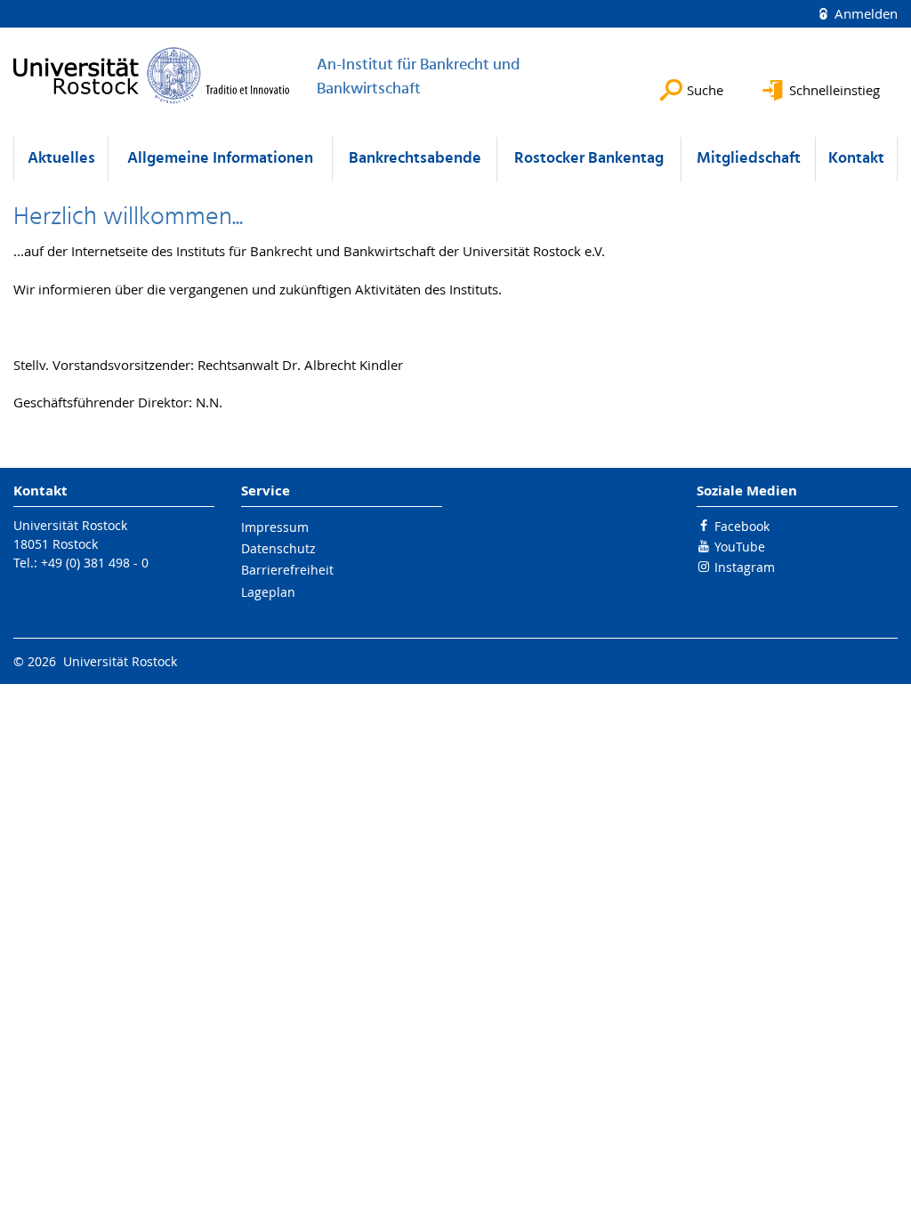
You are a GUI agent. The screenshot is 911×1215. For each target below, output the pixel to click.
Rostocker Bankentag (589, 159)
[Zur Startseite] (151, 75)
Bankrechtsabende (415, 159)
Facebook (742, 526)
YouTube (739, 546)
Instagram (744, 567)
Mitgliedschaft (749, 159)
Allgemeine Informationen (220, 159)
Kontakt (856, 159)
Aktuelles (61, 159)
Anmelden (864, 13)
